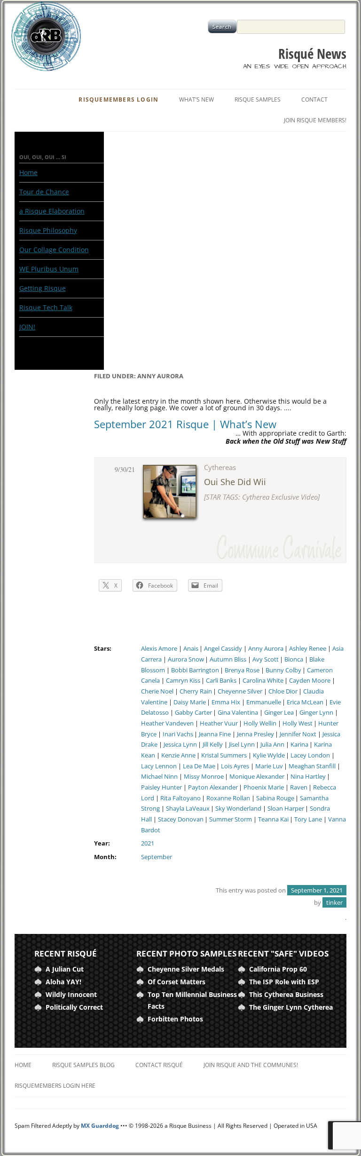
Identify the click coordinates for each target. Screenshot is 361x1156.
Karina (299, 745)
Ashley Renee (307, 649)
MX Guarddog (100, 1126)
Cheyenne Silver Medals (186, 969)
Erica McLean (305, 702)
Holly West (298, 723)
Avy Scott (265, 659)
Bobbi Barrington (195, 670)
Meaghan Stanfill (312, 766)
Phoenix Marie (263, 787)
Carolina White (263, 681)
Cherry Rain (196, 691)
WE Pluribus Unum (48, 268)
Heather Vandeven (167, 723)
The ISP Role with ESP (284, 981)
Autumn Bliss (228, 659)
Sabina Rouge (275, 798)
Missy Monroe (204, 777)
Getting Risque (42, 288)
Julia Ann (272, 745)
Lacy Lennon (159, 766)
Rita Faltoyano (180, 798)
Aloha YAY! (63, 981)
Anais (190, 649)
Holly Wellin (259, 723)
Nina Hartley (308, 777)
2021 (147, 843)
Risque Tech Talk (45, 307)
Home (28, 172)
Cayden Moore (309, 681)
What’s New (196, 100)
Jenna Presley (255, 734)
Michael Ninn (159, 777)
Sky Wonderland (238, 809)
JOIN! (27, 326)
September (156, 857)
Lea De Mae (199, 766)
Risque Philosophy (48, 230)
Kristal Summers (224, 755)
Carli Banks (221, 681)
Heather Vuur (219, 723)
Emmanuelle (263, 702)
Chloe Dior (283, 691)
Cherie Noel (157, 691)
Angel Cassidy (223, 649)
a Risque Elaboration (52, 211)
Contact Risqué (159, 1065)
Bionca (293, 659)
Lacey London (310, 755)
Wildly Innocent (71, 994)
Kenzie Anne (178, 755)
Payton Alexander (213, 787)
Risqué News (312, 54)
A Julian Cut (65, 969)
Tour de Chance (44, 191)
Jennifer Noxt (298, 734)
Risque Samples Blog (83, 1065)
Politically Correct (74, 1007)
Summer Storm (230, 819)
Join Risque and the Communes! (251, 1065)
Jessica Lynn (180, 745)
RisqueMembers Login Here (55, 1086)
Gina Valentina (238, 713)
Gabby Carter (193, 713)
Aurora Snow (186, 659)
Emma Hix (226, 702)
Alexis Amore (159, 649)
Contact (314, 100)
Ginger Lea (279, 713)
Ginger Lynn (316, 713)
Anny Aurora (265, 649)
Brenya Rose (242, 670)
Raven (298, 787)
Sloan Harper (285, 809)
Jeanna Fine (215, 734)
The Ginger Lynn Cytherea (291, 1007)
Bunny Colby (283, 670)
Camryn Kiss (183, 681)
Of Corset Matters (176, 981)
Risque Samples (258, 100)
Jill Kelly (213, 745)
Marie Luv (269, 766)
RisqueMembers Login (118, 100)
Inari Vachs (178, 734)
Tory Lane (308, 819)
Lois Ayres (235, 766)
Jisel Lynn (242, 745)
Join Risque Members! (315, 120)
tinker (334, 902)
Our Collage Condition (54, 249)
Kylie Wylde (269, 755)
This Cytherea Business (286, 994)
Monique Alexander (256, 777)
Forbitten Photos (175, 1018)
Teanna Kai (273, 819)
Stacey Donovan (181, 819)
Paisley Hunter (161, 787)
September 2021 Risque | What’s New (185, 424)
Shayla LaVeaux (188, 809)
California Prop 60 (278, 969)
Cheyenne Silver (240, 691)
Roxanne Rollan (228, 798)
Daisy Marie (189, 702)
